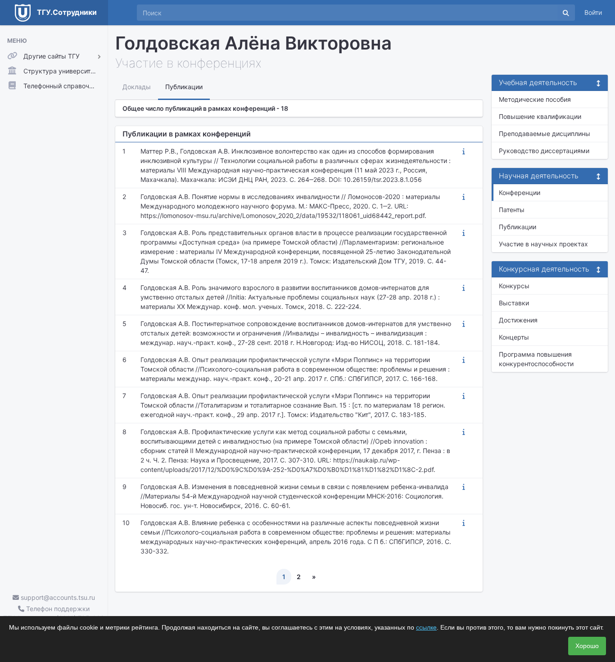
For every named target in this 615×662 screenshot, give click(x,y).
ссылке (426, 627)
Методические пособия (535, 99)
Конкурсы (514, 286)
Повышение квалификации (540, 116)
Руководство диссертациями (544, 150)
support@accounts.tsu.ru (57, 597)
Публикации (517, 227)
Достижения (518, 320)
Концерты (514, 337)
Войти (593, 12)
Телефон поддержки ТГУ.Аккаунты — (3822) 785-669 (53, 613)
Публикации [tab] (184, 87)
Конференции (519, 192)
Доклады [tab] (136, 87)
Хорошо (587, 645)
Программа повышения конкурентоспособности (536, 358)
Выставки (514, 303)
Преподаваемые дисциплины (544, 133)
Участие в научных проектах (543, 244)
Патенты (512, 209)
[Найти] (565, 12)
